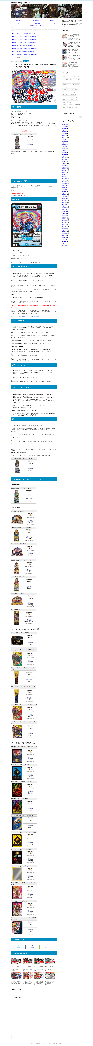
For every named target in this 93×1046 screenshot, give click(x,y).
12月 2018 (64, 222)
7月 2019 (64, 209)
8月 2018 (64, 230)
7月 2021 (64, 165)
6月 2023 (64, 126)
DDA (78, 76)
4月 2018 (64, 237)
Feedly (46, 947)
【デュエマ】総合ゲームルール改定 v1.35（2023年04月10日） (23, 51)
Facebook (32, 947)
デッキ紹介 (66, 94)
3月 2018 (64, 239)
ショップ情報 (73, 89)
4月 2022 (64, 148)
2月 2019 (64, 219)
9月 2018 (64, 228)
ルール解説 (66, 99)
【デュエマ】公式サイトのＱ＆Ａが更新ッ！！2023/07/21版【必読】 (24, 27)
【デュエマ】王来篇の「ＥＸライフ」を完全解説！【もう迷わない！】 (74, 64)
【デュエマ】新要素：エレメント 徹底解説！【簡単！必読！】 (23, 33)
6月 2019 (64, 211)
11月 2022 (64, 137)
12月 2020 (64, 178)
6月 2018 (64, 233)
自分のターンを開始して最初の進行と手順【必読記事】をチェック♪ (27, 316)
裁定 (65, 102)
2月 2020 (64, 196)
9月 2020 (64, 183)
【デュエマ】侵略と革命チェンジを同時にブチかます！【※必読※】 (74, 35)
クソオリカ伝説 (72, 86)
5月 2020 (64, 191)
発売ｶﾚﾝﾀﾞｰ (19, 23)
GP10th (65, 79)
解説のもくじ (19, 20)
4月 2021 (64, 170)
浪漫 (76, 107)
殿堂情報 (77, 104)
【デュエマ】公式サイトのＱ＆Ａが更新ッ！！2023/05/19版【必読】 (24, 39)
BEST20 (65, 76)
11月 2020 (64, 180)
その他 (73, 92)
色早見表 (52, 20)
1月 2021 (64, 176)
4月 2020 (64, 193)
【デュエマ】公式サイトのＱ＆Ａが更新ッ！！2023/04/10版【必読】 (24, 48)
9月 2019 (64, 206)
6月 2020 (64, 189)
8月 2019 (64, 207)
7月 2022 (64, 143)
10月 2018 (64, 226)
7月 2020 (64, 187)
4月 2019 (64, 215)
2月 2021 (64, 174)
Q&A (71, 79)
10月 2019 (64, 204)
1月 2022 (64, 154)
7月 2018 (64, 231)
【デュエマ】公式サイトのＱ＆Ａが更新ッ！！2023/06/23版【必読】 (24, 30)
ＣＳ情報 (72, 76)
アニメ (77, 79)
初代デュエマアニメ (68, 104)
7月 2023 (64, 124)
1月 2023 (64, 135)
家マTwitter (65, 245)
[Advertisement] (34, 166)
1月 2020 (64, 198)
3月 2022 (64, 150)
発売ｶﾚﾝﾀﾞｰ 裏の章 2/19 (35, 25)
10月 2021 (64, 159)
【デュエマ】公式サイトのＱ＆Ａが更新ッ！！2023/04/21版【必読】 (24, 42)
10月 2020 (64, 181)
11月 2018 (64, 224)
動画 (65, 107)
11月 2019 (64, 202)
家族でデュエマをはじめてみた (20, 3)
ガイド (65, 86)
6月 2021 (64, 167)
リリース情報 (74, 97)
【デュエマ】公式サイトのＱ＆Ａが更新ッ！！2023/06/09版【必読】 (24, 36)
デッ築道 (73, 94)
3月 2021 (64, 172)
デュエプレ (66, 97)
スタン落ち (66, 92)
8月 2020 (64, 185)
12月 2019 (64, 200)
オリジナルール (67, 84)
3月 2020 (64, 194)
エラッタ (73, 81)
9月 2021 (64, 161)
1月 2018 (64, 243)
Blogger (59, 1043)
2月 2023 (64, 133)
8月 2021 (64, 163)
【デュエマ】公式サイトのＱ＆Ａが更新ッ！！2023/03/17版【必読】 (24, 54)
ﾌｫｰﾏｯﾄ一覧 (52, 23)
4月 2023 (64, 130)
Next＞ (54, 1036)
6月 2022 (64, 144)
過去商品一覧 (36, 20)
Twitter (18, 947)
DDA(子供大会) (36, 23)
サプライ (65, 89)
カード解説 (76, 84)
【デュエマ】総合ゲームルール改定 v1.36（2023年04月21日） (23, 45)
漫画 (71, 107)
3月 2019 (64, 217)
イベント (66, 81)
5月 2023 (64, 128)
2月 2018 (64, 241)
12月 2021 (64, 156)
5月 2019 (64, 213)
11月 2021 (64, 157)
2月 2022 (64, 152)
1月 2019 (64, 220)
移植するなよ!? (74, 99)
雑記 (70, 102)
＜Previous (16, 1036)
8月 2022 (64, 141)
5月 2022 (64, 146)
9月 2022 (64, 139)
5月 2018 (64, 235)
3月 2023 (64, 131)
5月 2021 (64, 169)
